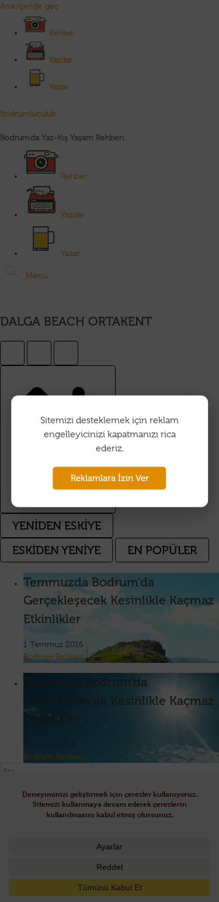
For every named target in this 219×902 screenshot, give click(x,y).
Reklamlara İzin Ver (110, 477)
